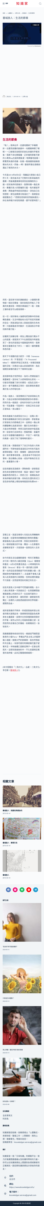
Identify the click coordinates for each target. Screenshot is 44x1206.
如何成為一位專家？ (9, 1101)
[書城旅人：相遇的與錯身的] (22, 796)
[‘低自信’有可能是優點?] (22, 922)
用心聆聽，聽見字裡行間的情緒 (13, 1050)
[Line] (22, 889)
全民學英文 (7, 1115)
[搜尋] (40, 3)
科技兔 (5, 1119)
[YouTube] (28, 889)
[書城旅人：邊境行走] (22, 829)
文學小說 (25, 96)
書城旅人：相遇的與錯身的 (12, 811)
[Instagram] (15, 889)
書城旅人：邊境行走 (10, 843)
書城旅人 (14, 670)
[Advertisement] (22, 70)
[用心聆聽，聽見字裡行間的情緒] (22, 1025)
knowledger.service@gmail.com (22, 1195)
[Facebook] (8, 889)
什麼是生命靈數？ (8, 998)
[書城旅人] (22, 861)
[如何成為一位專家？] (22, 1077)
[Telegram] (35, 889)
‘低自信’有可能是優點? (10, 946)
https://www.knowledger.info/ (21, 1187)
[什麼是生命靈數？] (22, 974)
